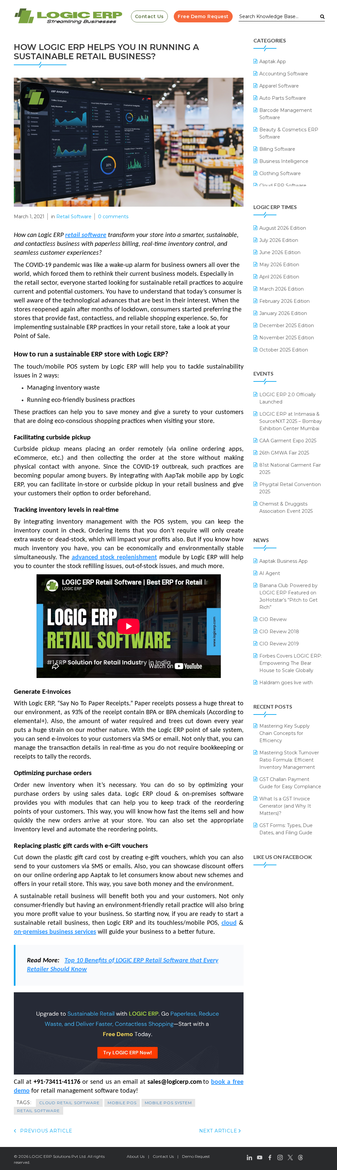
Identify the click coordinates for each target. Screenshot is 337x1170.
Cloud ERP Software (282, 186)
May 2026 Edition (279, 265)
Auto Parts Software (282, 98)
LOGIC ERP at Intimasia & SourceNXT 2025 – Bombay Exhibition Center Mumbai (290, 421)
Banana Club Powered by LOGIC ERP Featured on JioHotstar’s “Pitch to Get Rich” (288, 596)
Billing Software (277, 149)
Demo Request (196, 1156)
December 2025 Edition (286, 325)
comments (113, 217)
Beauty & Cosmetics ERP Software (288, 133)
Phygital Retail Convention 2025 (290, 488)
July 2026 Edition (278, 240)
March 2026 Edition (281, 289)
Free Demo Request (203, 16)
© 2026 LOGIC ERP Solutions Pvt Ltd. (50, 1156)
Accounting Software (283, 74)
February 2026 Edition (284, 301)
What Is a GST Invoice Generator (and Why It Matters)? (285, 806)
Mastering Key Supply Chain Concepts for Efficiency (284, 733)
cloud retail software (69, 1102)
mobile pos (122, 1102)
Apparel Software (279, 86)
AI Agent (269, 573)
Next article (219, 1131)
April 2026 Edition (279, 277)
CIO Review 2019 (279, 644)
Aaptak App (272, 62)
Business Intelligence (283, 161)
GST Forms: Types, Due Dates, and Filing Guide (286, 829)
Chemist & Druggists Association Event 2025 (286, 507)
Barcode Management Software (285, 113)
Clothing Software (280, 173)
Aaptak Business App (283, 561)
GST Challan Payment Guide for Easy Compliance (290, 783)
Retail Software (73, 217)
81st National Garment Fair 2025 (290, 468)
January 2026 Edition (283, 313)
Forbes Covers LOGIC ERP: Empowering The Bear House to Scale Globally (290, 663)
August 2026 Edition (282, 228)
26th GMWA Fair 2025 (284, 453)
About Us (135, 1156)
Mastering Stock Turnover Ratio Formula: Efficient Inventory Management (289, 760)
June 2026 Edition (279, 252)
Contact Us (149, 16)
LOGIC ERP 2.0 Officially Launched (287, 398)
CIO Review (273, 619)
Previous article (45, 1131)
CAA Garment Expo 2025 (287, 441)
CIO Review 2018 (279, 632)
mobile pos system (168, 1102)
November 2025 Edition (286, 338)
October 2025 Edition (283, 350)
